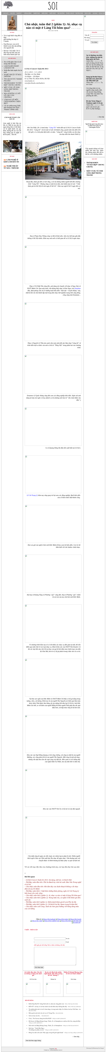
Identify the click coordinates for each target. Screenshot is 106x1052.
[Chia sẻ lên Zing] (65, 921)
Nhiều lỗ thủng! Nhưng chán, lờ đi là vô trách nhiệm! (73, 972)
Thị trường (61, 13)
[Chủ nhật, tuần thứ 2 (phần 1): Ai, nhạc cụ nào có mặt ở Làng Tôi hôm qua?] (12, 154)
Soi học (95, 13)
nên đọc (12, 156)
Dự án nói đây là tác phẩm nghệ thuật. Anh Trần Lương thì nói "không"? (53, 973)
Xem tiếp (94, 159)
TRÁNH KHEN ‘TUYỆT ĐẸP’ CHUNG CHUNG (13, 84)
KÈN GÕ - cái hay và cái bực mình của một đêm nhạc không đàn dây (48, 1006)
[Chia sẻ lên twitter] (62, 919)
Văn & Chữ (101, 13)
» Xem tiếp (101, 117)
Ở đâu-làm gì (70, 13)
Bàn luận (88, 13)
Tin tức (12, 13)
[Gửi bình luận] (76, 921)
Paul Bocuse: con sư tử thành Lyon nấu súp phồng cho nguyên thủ (12, 46)
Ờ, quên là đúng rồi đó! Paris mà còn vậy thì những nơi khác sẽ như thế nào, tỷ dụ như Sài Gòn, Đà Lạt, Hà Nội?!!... (94, 62)
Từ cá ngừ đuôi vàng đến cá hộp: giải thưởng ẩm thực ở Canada (13, 38)
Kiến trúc (53, 13)
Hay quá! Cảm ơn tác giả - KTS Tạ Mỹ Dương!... (95, 105)
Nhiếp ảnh (36, 13)
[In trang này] (76, 922)
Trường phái (79, 13)
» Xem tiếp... (76, 1036)
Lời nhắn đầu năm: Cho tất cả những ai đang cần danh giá (33, 973)
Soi (56, 1048)
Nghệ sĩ (19, 13)
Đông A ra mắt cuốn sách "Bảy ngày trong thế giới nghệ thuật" (46, 1032)
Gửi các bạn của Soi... (35, 1016)
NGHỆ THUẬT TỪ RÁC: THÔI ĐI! (11, 167)
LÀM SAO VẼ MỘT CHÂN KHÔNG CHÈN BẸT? (12, 101)
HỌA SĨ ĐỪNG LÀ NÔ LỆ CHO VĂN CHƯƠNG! (12, 95)
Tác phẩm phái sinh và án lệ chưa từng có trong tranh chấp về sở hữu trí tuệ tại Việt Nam (53, 1009)
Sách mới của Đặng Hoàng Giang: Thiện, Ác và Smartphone (45, 1025)
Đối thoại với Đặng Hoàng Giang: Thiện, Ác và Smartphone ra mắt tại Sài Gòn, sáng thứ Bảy (54, 1021)
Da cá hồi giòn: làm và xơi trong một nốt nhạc (12, 63)
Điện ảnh (44, 13)
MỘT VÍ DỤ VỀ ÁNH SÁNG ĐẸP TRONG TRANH (12, 89)
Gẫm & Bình (27, 13)
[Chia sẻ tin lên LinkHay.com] (51, 921)
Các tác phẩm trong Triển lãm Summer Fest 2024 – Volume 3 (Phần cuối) (12, 107)
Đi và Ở (6, 13)
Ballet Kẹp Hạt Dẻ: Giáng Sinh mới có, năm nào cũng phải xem (46, 1004)
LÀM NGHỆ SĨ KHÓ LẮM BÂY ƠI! (11, 67)
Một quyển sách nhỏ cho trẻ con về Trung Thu (42, 1013)
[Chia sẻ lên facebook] (48, 919)
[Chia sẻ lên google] (75, 919)
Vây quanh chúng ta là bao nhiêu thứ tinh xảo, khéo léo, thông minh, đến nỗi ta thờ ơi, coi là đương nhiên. (94, 151)
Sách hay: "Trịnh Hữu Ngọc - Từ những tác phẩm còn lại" (37, 1029)
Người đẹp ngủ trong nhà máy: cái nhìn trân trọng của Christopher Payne (94, 125)
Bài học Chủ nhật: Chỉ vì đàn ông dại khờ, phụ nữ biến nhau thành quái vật (12, 52)
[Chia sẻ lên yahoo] (36, 921)
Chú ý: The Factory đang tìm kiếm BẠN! (40, 1018)
